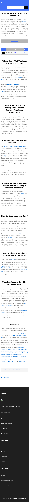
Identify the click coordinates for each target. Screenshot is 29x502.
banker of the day (12, 349)
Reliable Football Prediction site (9, 267)
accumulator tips (9, 352)
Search (26, 7)
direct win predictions (12, 356)
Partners (5, 378)
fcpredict (15, 77)
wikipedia (20, 169)
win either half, (18, 358)
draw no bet (18, 352)
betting (16, 116)
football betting (20, 233)
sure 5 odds (14, 351)
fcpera (20, 77)
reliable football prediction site (18, 146)
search (22, 193)
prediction (3, 273)
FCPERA (23, 333)
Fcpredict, (9, 361)
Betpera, (3, 361)
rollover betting (9, 358)
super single (21, 349)
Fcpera (24, 21)
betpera (3, 79)
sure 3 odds (7, 351)
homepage (4, 201)
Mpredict (14, 361)
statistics (10, 237)
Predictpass (22, 361)
